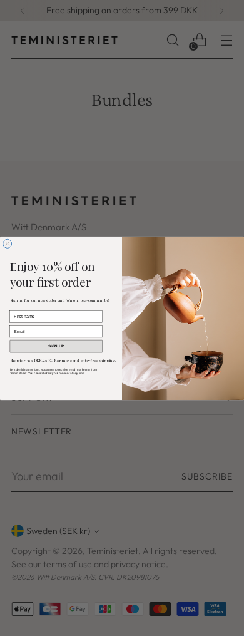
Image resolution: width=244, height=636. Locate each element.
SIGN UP (56, 346)
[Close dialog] (7, 243)
